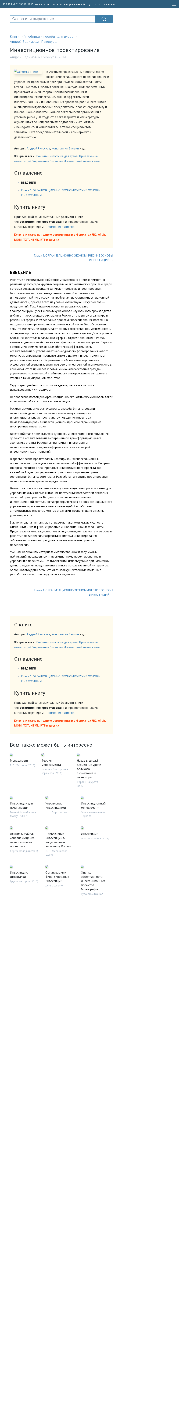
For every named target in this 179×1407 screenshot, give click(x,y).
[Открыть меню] (173, 4)
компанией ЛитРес (61, 227)
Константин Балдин (65, 148)
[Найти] (104, 19)
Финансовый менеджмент (82, 161)
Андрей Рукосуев (38, 148)
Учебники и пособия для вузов (57, 156)
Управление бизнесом (47, 161)
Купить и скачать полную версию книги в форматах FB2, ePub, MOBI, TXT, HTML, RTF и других (60, 237)
